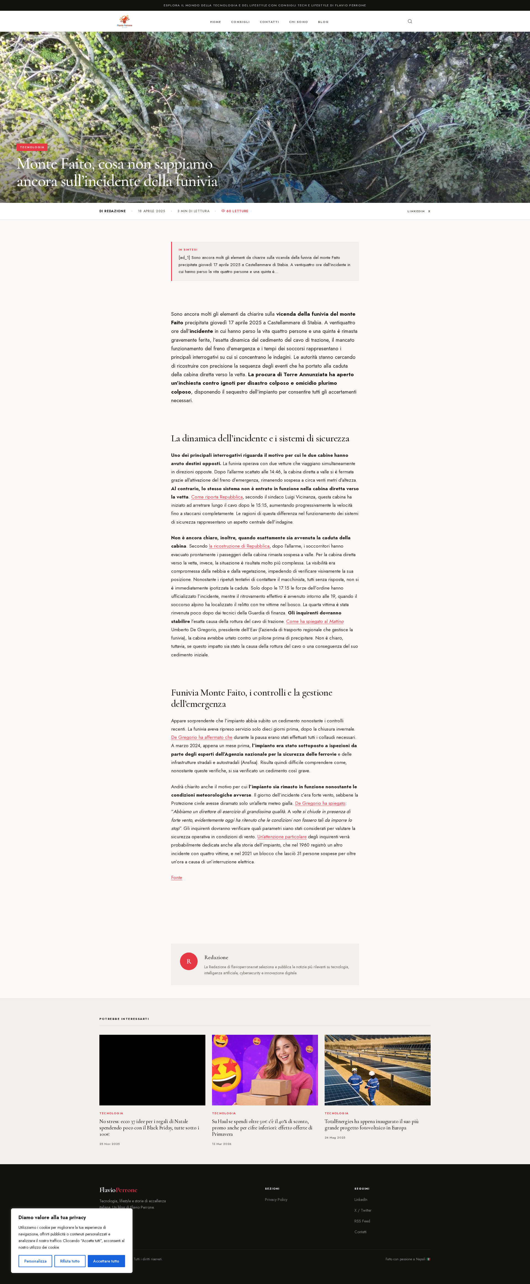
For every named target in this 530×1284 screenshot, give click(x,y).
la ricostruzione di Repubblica (239, 546)
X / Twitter (363, 1210)
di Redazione (112, 211)
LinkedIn (416, 211)
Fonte (176, 877)
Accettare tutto (106, 1261)
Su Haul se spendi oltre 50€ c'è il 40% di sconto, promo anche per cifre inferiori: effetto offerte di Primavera (262, 1127)
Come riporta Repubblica (217, 497)
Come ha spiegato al (314, 621)
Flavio (118, 1189)
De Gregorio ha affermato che (201, 737)
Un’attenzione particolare (282, 836)
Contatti (269, 21)
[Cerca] (410, 21)
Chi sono (298, 21)
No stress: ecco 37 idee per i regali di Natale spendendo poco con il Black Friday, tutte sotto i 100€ (149, 1127)
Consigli (240, 21)
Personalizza (35, 1261)
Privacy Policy (276, 1199)
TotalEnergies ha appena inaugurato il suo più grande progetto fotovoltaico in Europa (371, 1124)
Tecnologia (32, 147)
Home (215, 21)
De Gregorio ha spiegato (320, 803)
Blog (323, 21)
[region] (71, 1240)
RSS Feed (362, 1221)
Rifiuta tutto (70, 1261)
